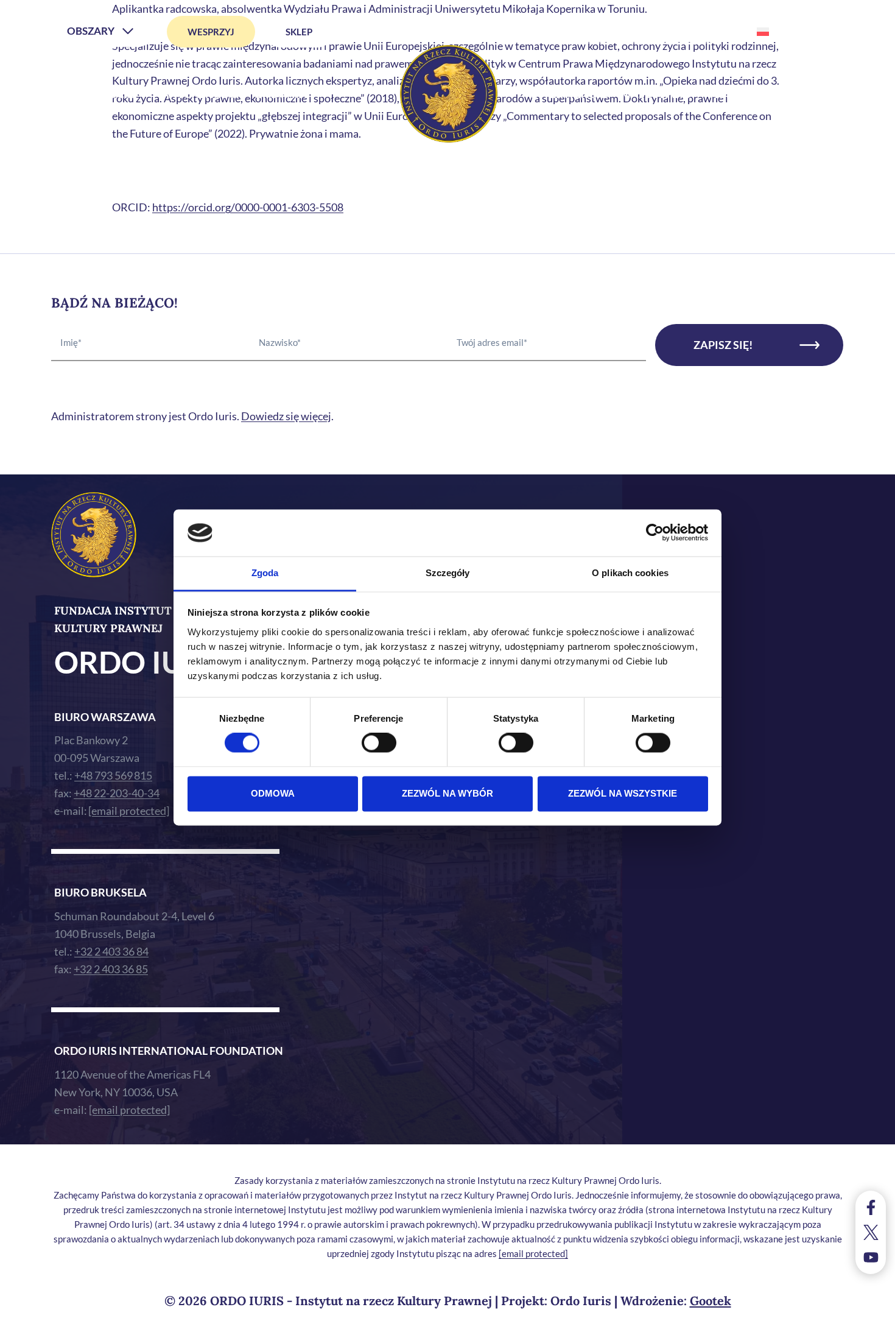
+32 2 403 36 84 (111, 951)
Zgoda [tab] (265, 573)
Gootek (710, 1300)
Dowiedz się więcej (286, 416)
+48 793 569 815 (113, 775)
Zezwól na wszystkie (622, 793)
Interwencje (569, 93)
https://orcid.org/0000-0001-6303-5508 (247, 207)
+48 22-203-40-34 (117, 793)
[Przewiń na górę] (873, 1322)
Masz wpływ (658, 93)
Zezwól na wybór (447, 793)
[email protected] (533, 1253)
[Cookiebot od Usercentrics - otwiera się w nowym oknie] (655, 533)
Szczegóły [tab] (448, 573)
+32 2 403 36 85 (111, 969)
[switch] (379, 743)
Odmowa (273, 793)
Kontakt (736, 93)
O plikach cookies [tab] (630, 573)
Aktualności (200, 93)
